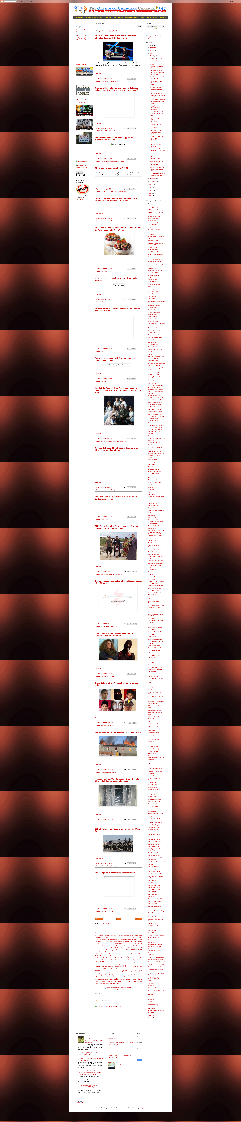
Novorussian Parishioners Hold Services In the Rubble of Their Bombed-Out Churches (116, 199)
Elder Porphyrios (116, 947)
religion (139, 979)
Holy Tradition (132, 951)
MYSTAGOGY (152, 552)
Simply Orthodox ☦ (153, 804)
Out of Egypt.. (152, 687)
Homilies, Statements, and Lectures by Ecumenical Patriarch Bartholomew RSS (156, 451)
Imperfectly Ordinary (154, 462)
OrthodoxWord (152, 662)
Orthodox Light (152, 629)
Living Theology (153, 505)
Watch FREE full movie (103, 962)
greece (124, 971)
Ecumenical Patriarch (135, 943)
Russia (102, 81)
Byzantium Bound (153, 294)
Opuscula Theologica (154, 576)
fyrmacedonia (112, 971)
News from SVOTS (153, 554)
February (153, 178)
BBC (140, 937)
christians (139, 964)
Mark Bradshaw (152, 205)
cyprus (120, 966)
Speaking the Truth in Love (156, 813)
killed (109, 975)
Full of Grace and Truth (155, 414)
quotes (130, 979)
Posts (99, 997)
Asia (131, 937)
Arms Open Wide (153, 273)
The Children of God (154, 844)
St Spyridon (151, 816)
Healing (150, 433)
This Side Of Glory (153, 1015)
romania (97, 981)
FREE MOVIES (118, 18)
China (110, 941)
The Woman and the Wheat (156, 899)
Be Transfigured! (153, 279)
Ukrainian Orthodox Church (128, 960)
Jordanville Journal (153, 469)
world (119, 983)
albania (125, 962)
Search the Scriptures (154, 789)
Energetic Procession (154, 360)
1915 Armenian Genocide (102, 935)
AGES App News (153, 249)
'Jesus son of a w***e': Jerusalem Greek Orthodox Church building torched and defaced (117, 780)
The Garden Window (154, 855)
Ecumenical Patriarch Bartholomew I (106, 945)
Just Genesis (151, 477)
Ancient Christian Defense (156, 259)
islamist (109, 676)
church (104, 966)
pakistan (135, 977)
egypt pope (98, 968)
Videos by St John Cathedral (156, 962)
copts (116, 966)
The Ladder (151, 864)
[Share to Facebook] (133, 79)
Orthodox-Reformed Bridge (156, 650)
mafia (116, 975)
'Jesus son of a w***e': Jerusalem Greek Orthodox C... (156, 162)
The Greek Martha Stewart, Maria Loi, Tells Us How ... (156, 89)
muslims (113, 977)
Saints (109, 958)
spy (127, 981)
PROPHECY (108, 18)
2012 (150, 190)
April (152, 53)
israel (122, 161)
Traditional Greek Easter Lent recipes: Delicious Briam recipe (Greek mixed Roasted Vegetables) (116, 89)
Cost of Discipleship (154, 330)
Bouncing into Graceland (155, 289)
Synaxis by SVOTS (153, 832)
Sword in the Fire (153, 829)
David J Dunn (152, 1013)
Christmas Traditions (130, 941)
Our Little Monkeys (154, 685)
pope (121, 979)
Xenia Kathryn (152, 999)
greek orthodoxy (103, 973)
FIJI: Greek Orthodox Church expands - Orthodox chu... (156, 132)
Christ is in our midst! (154, 305)
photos (106, 979)
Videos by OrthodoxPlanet (156, 957)
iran (126, 973)
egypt (140, 966)
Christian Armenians (118, 941)
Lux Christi (151, 515)
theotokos (136, 981)
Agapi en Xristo (152, 247)
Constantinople (108, 943)
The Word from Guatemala (156, 901)
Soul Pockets (152, 811)
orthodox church (126, 977)
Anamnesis (151, 257)
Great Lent (107, 130)
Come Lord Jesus (153, 321)
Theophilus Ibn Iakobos (155, 906)
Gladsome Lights (153, 420)
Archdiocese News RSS (155, 270)
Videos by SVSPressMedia (156, 964)
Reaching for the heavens (155, 739)
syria (130, 981)
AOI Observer (152, 268)
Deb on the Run (152, 340)
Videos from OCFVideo (155, 966)
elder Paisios (111, 968)
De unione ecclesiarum (155, 335)
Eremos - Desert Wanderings (156, 363)
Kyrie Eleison (152, 492)
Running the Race (153, 751)
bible (100, 964)
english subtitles (137, 968)
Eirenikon (151, 354)
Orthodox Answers (153, 207)
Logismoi (151, 508)
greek (113, 301)
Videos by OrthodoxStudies (156, 959)
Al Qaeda (130, 935)
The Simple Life (153, 891)
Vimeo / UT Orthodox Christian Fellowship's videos (154, 979)
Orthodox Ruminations (155, 639)
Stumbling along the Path (155, 825)
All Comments (101, 1000)
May (151, 50)
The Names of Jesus (154, 871)
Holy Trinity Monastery (155, 447)
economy (135, 966)
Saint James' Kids (153, 766)
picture (111, 979)
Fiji (107, 574)
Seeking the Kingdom (154, 799)
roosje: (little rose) (153, 749)
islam (130, 973)
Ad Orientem (152, 234)
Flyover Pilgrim (152, 383)
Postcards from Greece (154, 723)
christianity (132, 964)
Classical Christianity (154, 310)
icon (122, 973)
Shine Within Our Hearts (155, 801)
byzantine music (123, 964)
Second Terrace (152, 794)
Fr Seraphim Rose (104, 950)
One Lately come (153, 572)
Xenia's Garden (152, 1001)
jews (102, 975)
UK (113, 676)
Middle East (116, 953)
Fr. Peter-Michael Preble (155, 402)
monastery (122, 975)
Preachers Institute (153, 732)
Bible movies (121, 939)
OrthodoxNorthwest (154, 660)
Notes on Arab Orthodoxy (155, 560)
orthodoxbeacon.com (154, 653)
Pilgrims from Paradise (154, 710)
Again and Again (153, 240)
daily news (103, 301)
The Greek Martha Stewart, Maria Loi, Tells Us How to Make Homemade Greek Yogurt (118, 229)
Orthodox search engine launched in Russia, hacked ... (157, 138)
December (153, 47)
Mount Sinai (134, 953)
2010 (150, 196)
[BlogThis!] (129, 79)
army (140, 962)
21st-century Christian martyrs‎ (118, 935)
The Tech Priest (152, 894)
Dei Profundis (152, 342)
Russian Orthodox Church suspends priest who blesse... (157, 119)
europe (97, 971)
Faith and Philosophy (154, 372)
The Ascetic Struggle (154, 839)
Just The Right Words (154, 480)
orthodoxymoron (153, 676)
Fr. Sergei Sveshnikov (154, 404)
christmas (98, 966)
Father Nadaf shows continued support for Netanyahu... (157, 72)
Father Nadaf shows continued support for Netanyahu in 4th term (114, 139)
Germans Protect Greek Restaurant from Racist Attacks (157, 95)
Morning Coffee (153, 543)
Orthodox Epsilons (153, 624)
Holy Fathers (113, 951)
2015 (150, 45)
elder (104, 969)
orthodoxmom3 (152, 657)
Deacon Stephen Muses (155, 337)
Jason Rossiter (152, 467)
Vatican (139, 960)
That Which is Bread (154, 834)
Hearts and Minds (153, 436)
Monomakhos (152, 540)
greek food (113, 130)
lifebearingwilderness (154, 503)
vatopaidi (107, 983)
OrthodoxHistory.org (154, 655)
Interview (98, 953)
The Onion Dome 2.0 (154, 874)
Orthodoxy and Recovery (155, 667)
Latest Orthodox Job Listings (156, 496)
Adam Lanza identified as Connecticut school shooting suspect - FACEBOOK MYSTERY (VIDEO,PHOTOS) (89, 1072)
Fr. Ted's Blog (152, 407)
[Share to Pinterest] (135, 79)
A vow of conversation (155, 229)
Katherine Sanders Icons (155, 482)
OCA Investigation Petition (156, 563)
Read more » (99, 73)
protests (125, 979)
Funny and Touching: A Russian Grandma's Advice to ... (157, 126)
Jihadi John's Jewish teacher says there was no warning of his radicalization (116, 634)
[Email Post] (124, 78)
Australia (103, 574)
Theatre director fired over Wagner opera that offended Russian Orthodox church (115, 37)
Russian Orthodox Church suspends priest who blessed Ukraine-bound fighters (116, 449)
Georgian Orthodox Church (117, 950)
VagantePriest (152, 930)
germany (109, 301)
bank (96, 964)
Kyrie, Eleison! (152, 494)
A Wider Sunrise (153, 1017)
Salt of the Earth (153, 784)
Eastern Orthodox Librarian (156, 349)
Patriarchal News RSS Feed (156, 701)
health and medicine (115, 973)
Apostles (136, 935)
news (117, 977)
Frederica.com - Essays (155, 411)
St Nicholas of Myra (134, 958)
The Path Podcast (153, 883)
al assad (119, 962)
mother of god (133, 975)
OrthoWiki (151, 682)
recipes (134, 979)
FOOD (143, 18)
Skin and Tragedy (153, 806)
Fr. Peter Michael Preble (155, 399)
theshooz (150, 908)
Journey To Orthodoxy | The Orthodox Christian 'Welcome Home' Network (156, 473)
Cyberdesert (151, 332)
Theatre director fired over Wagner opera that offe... (157, 60)
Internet (103, 626)
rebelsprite (151, 741)
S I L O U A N (152, 753)
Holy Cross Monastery (154, 442)
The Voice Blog (152, 896)
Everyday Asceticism (154, 365)
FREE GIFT (163, 18)
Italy (102, 953)
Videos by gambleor (154, 940)
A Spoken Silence (153, 227)
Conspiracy (100, 943)
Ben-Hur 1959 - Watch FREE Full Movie (121, 1050)
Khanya (150, 487)
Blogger (142, 1108)
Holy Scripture (122, 951)
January (152, 181)
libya (113, 975)
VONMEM (151, 985)
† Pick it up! (151, 1008)
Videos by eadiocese (154, 937)
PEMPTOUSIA (152, 703)
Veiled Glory (152, 933)
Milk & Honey (152, 528)
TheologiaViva (152, 903)
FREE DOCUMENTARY (131, 18)
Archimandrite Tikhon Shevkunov (120, 937)
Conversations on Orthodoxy (156, 323)
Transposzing (152, 923)
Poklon (150, 721)
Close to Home (152, 316)
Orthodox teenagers (154, 645)
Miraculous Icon (125, 953)
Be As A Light (152, 282)
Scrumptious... (152, 787)
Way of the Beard (153, 988)
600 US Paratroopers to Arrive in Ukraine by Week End (157, 169)
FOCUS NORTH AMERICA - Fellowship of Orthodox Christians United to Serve (156, 387)
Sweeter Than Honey (154, 827)
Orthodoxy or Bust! (154, 673)
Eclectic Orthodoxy (154, 351)
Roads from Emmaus (154, 746)
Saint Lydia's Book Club (155, 775)
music (101, 977)
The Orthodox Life (153, 880)
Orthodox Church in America (108, 772)
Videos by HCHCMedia (155, 946)
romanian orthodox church (109, 981)
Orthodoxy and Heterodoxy (156, 665)
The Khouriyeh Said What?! (156, 862)
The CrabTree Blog (153, 846)
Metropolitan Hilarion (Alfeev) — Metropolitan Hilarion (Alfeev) (155, 521)
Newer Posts (99, 919)
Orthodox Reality (153, 634)
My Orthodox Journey (154, 549)
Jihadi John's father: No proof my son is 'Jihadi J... (157, 150)
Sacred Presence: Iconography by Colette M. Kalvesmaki (156, 757)
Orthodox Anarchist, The (155, 585)
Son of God (124, 958)
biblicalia (151, 286)
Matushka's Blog (153, 517)
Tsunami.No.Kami (153, 925)
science (123, 981)
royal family (104, 351)
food (102, 130)
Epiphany (124, 947)
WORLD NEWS (78, 18)
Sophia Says (151, 808)
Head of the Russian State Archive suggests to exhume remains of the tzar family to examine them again (118, 390)
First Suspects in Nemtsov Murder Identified (115, 873)
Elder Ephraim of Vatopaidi (103, 947)
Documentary (118, 944)
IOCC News (151, 464)
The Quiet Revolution (154, 885)
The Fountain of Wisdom (155, 853)
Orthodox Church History (155, 611)
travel (141, 981)
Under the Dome (153, 928)
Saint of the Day (153, 782)
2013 (150, 187)
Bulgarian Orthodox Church (133, 939)
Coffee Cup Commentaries (156, 319)
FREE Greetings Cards (133, 947)
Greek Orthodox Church (115, 574)
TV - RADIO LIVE (152, 18)
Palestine (122, 956)
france (106, 971)
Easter (126, 943)
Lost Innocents (152, 513)
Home (118, 919)
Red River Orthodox (154, 744)
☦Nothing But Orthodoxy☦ (156, 1010)
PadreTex (151, 690)
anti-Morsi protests (133, 962)
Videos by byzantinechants (156, 935)
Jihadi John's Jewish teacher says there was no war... (157, 144)
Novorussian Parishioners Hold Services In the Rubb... (157, 82)
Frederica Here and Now (155, 409)
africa (114, 962)
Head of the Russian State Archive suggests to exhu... (157, 113)
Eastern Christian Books (155, 347)
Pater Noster (151, 699)
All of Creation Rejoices (155, 252)
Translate (160, 29)
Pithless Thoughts (153, 719)
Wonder (150, 994)
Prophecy (128, 956)
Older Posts (138, 919)
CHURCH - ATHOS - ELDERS (93, 18)
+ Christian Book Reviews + (156, 210)
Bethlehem (114, 939)
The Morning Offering (154, 869)
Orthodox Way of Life (154, 648)
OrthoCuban (151, 579)
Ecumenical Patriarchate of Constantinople (129, 945)
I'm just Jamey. (152, 459)
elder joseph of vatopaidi (124, 968)
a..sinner (150, 232)
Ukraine (117, 221)
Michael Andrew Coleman (156, 526)
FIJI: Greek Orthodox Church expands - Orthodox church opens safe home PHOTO (117, 527)
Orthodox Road (152, 636)
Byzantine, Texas (153, 291)
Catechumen (152, 298)
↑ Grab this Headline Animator (118, 989)
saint (119, 981)
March (152, 56)
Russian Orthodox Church (112, 81)
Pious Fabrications (153, 716)
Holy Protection (152, 445)
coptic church (110, 966)
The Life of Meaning (154, 866)
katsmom (151, 484)
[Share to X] (131, 79)
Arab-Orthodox (106, 937)
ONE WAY (151, 574)
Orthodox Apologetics (154, 588)
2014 (150, 185)
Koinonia (151, 489)
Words (150, 997)
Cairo (107, 941)
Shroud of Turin (116, 958)
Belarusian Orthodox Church (103, 939)
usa (117, 866)
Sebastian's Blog (153, 792)
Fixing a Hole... (152, 381)
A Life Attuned (152, 220)
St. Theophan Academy (155, 822)
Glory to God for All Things (156, 425)
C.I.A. (103, 941)
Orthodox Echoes (153, 618)
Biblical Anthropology (154, 284)
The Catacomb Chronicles (155, 841)
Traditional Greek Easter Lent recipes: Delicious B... (157, 66)
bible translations (107, 964)
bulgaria (115, 964)
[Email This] (128, 79)
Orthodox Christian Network (156, 605)
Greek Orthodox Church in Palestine (110, 161)
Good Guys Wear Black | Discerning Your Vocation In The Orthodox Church (156, 429)
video (106, 519)
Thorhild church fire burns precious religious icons (118, 732)
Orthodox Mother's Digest (155, 632)
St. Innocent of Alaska (121, 191)
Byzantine (98, 941)
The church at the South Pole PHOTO (111, 168)
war (115, 983)
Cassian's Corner (153, 296)
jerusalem (120, 822)
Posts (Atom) (107, 923)
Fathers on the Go (153, 374)
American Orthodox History (156, 254)
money (127, 975)
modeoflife (151, 538)
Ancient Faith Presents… (155, 261)
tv (100, 983)
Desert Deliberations (154, 344)
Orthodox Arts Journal (154, 590)
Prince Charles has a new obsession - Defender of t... (157, 101)
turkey (97, 983)
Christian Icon (152, 307)
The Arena (151, 837)
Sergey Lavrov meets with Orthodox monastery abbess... (156, 107)
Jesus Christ (108, 953)
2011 (150, 193)
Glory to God (152, 423)
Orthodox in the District (155, 627)
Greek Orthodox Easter (102, 951)
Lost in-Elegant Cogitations (156, 510)
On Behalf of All (153, 569)
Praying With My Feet (154, 730)
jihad (105, 975)
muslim (106, 977)
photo (123, 574)
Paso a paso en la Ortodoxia (156, 696)
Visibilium (151, 983)
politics (116, 979)
